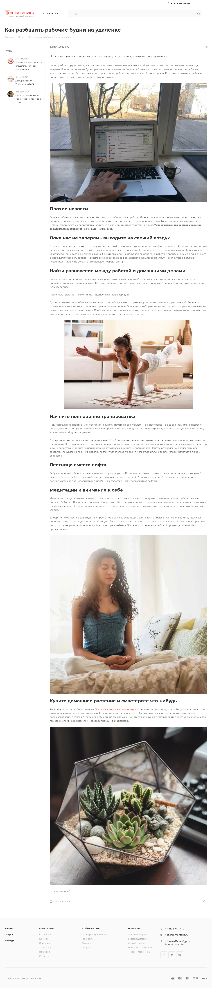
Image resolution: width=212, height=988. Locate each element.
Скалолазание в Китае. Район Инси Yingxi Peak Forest (28, 98)
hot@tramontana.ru (176, 934)
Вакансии (44, 952)
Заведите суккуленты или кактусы (115, 709)
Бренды (10, 940)
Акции (9, 934)
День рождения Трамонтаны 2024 (25, 82)
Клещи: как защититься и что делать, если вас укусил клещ (29, 65)
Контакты (44, 956)
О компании (45, 934)
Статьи (9, 51)
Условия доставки (137, 939)
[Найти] (198, 14)
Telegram (171, 954)
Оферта (86, 947)
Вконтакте (163, 954)
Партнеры (44, 943)
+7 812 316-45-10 (180, 3)
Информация (91, 928)
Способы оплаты (137, 943)
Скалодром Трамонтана (94, 934)
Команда (44, 939)
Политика (87, 943)
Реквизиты (87, 939)
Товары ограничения (139, 952)
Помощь (134, 928)
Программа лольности (140, 947)
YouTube (179, 954)
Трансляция (45, 947)
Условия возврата (137, 934)
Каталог (10, 928)
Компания (46, 928)
